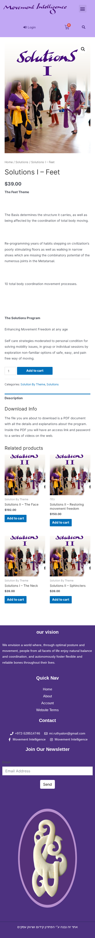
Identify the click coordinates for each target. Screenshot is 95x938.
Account (47, 703)
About (47, 696)
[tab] (47, 398)
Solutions (21, 162)
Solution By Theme (33, 384)
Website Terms (47, 710)
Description (14, 398)
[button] (82, 8)
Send (47, 784)
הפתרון (50, 927)
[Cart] (67, 27)
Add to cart (34, 370)
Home (9, 162)
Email (6, 762)
